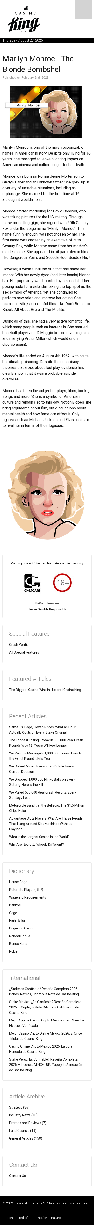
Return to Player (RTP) (26, 890)
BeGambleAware (47, 603)
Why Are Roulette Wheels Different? (36, 844)
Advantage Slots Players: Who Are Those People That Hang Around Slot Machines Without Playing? (46, 824)
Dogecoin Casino (21, 928)
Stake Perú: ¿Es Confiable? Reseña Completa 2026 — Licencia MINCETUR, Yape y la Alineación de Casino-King (45, 1064)
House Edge (18, 882)
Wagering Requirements (27, 897)
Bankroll (15, 905)
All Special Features (24, 652)
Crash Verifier (19, 645)
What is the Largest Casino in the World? (39, 837)
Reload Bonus (19, 936)
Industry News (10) (23, 1115)
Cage (13, 913)
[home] (24, 19)
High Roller (17, 920)
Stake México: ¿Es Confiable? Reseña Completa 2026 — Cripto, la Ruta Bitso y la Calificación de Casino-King (45, 1007)
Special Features (29, 633)
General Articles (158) (25, 1138)
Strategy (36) (19, 1107)
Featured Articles (30, 679)
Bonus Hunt (18, 944)
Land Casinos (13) (22, 1131)
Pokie (13, 951)
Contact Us (17, 1176)
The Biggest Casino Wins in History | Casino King (45, 690)
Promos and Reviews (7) (27, 1123)
